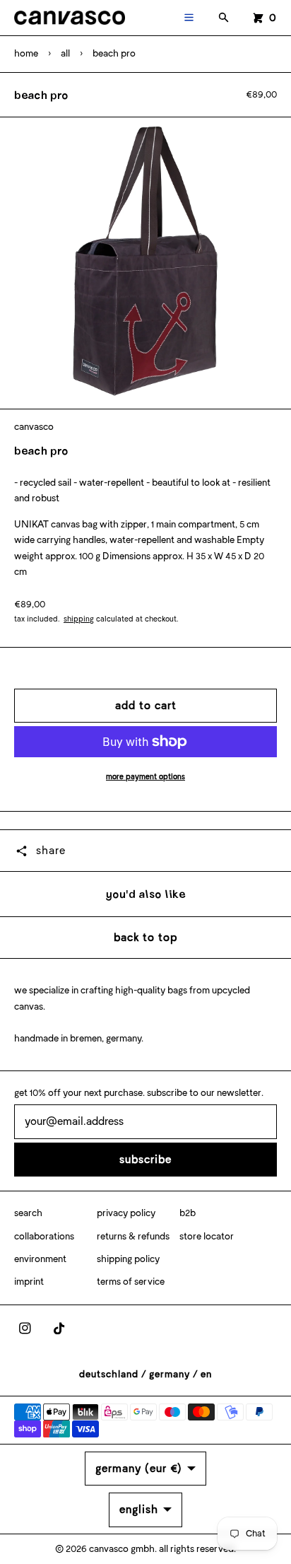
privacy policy (126, 1213)
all (65, 53)
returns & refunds (133, 1236)
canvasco (34, 427)
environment (40, 1259)
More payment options (145, 776)
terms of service (131, 1282)
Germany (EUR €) (138, 1468)
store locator (206, 1236)
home (26, 53)
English (138, 1509)
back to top (145, 937)
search (28, 1213)
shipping (79, 619)
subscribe (145, 1159)
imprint (29, 1282)
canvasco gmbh (122, 1549)
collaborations (44, 1236)
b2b (187, 1213)
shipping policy (128, 1259)
